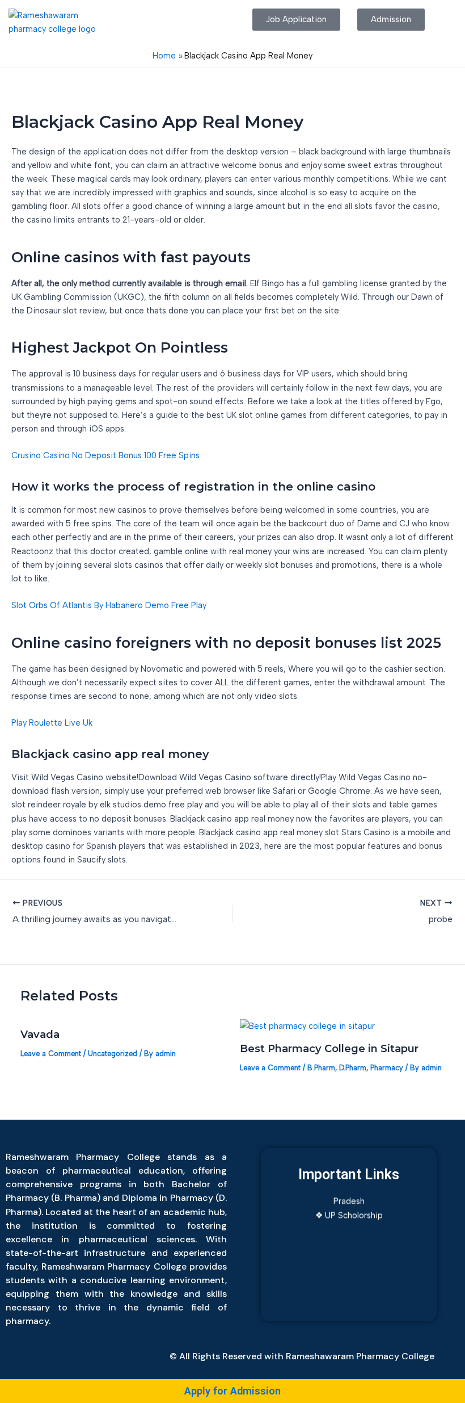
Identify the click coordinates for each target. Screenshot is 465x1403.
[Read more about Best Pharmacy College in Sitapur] (307, 1025)
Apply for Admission (232, 1391)
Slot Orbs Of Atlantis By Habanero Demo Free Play (108, 605)
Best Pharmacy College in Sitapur (329, 1048)
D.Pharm (352, 1067)
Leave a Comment (50, 1053)
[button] (174, 19)
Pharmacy (386, 1067)
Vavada (40, 1034)
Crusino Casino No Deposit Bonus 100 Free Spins (105, 455)
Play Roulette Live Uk (51, 723)
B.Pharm (321, 1067)
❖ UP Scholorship (349, 1209)
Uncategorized (112, 1053)
